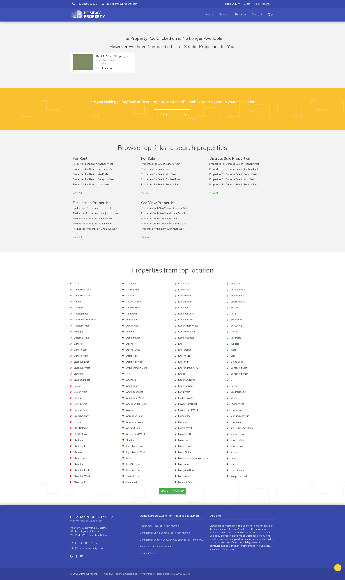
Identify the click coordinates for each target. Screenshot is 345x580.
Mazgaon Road (186, 470)
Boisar (77, 385)
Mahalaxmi (184, 415)
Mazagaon (184, 464)
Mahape (182, 422)
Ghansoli (131, 379)
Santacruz (236, 325)
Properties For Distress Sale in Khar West (232, 179)
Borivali (78, 397)
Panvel (234, 307)
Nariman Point (238, 289)
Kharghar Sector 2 (188, 367)
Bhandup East (81, 361)
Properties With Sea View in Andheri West (164, 208)
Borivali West (81, 409)
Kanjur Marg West (188, 325)
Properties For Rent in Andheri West (93, 163)
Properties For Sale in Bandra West (160, 163)
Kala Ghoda (132, 476)
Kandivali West (186, 319)
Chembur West (82, 476)
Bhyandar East (82, 379)
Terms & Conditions (126, 573)
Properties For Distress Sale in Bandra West (233, 174)
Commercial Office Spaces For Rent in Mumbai (165, 532)
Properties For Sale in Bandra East (160, 184)
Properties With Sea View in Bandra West (164, 223)
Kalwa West (184, 289)
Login (247, 3)
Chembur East (81, 470)
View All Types (148, 553)
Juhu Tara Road (134, 470)
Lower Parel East (187, 403)
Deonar (130, 343)
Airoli (76, 283)
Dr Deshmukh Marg (136, 367)
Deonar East (133, 349)
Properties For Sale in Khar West (159, 174)
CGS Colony (80, 434)
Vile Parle (236, 337)
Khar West (184, 355)
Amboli (77, 301)
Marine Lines (185, 446)
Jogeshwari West (135, 452)
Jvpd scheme (238, 470)
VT (232, 379)
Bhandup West (82, 367)
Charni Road (81, 458)
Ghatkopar (132, 385)
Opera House (238, 301)
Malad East (237, 361)
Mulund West (238, 440)
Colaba (130, 295)
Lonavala (236, 422)
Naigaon (235, 283)
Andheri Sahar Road (85, 319)
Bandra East (80, 349)
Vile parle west (239, 476)
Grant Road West (135, 434)
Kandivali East (186, 313)
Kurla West (184, 391)
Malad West (184, 440)
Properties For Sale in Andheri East (160, 179)
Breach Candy (81, 415)
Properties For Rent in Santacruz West (94, 169)
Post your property (172, 114)
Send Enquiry (232, 3)
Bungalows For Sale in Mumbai (157, 546)
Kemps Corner (186, 337)
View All (77, 192)
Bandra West (81, 355)
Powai (234, 385)
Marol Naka (184, 452)
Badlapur (79, 331)
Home (209, 14)
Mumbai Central (187, 482)
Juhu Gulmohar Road (242, 427)
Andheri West (81, 325)
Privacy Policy (147, 573)
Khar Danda (185, 349)
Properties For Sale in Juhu (155, 169)
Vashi (234, 397)
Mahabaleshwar (240, 415)
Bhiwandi (79, 373)
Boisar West (80, 391)
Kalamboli (131, 482)
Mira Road (184, 476)
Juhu (128, 458)
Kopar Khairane (187, 379)
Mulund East (237, 446)
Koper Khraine (186, 385)
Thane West (237, 403)
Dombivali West (134, 361)
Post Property (262, 3)
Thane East (237, 409)
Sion (233, 355)
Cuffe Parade (133, 307)
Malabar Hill (184, 434)
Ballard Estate (81, 337)
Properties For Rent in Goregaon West (94, 179)
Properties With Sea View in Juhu (159, 218)
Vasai (234, 452)
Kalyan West (185, 301)
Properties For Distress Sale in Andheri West (234, 163)
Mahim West (185, 427)
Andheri (78, 307)
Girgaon (130, 409)
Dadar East (132, 319)
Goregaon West (135, 422)
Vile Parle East (238, 391)
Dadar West (132, 325)
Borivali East (80, 403)
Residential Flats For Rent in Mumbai (160, 525)
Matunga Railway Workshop (193, 458)
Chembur (79, 464)
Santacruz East (239, 367)
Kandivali (183, 307)
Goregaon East (134, 415)
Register (240, 14)
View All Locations (172, 491)
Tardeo (234, 331)
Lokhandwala (185, 397)
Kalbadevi (183, 283)
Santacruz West (239, 373)
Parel (233, 313)
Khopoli (182, 373)
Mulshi (234, 464)
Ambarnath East (82, 289)
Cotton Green (133, 301)
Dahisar (130, 331)
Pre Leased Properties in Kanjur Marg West (97, 213)
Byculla (78, 422)
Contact (257, 14)
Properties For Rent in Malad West (92, 184)
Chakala (78, 440)
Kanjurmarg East (187, 331)
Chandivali (79, 446)
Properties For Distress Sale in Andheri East (233, 169)
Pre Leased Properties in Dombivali (92, 223)
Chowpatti (131, 283)
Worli (233, 349)
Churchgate (132, 289)
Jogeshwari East (135, 446)
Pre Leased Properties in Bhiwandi (92, 208)
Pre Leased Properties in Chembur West (95, 228)
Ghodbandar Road (136, 403)
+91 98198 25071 (87, 3)
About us (224, 14)
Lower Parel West (188, 409)
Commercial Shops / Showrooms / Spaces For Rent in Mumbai (172, 539)
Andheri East (81, 313)
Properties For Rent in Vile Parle (90, 174)
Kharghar (183, 361)
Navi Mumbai (238, 295)
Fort (128, 373)
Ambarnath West (83, 295)
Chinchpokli (80, 482)
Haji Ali (130, 440)
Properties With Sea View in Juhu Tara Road (165, 213)
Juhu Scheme (133, 464)
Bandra (78, 343)
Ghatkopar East (134, 391)
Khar (180, 343)
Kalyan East (184, 295)
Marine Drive (238, 434)
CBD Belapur (81, 427)
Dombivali (131, 355)
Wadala (235, 343)
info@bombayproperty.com (122, 3)
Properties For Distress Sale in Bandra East (233, 184)
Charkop (78, 452)
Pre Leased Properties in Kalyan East (93, 218)
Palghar (235, 458)
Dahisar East (133, 337)
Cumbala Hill (133, 313)
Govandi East (133, 427)
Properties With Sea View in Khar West (162, 228)
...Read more (228, 549)
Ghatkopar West (135, 397)
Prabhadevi (237, 319)
